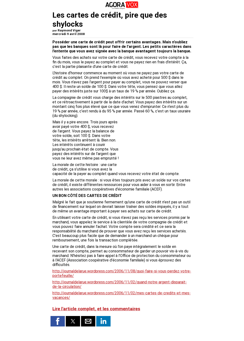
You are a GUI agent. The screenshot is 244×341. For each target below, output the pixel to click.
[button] (58, 321)
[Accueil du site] (122, 8)
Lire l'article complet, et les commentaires (96, 308)
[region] (156, 145)
